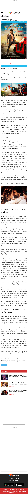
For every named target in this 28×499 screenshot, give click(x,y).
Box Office (11, 379)
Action (6, 62)
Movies (24, 491)
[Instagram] (12, 478)
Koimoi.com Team (7, 19)
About (5, 489)
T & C (16, 489)
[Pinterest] (14, 478)
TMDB (19, 492)
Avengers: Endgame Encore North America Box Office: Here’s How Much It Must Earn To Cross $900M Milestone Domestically (18, 376)
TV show (10, 492)
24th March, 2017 (13, 64)
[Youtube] (18, 478)
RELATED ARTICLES (6, 371)
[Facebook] (9, 478)
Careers (13, 489)
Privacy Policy (21, 489)
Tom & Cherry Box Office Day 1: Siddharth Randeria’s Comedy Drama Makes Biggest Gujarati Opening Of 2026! (18, 383)
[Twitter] (16, 478)
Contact (9, 489)
